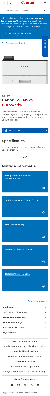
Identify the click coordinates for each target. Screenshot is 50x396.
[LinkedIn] (25, 385)
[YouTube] (38, 385)
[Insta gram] (18, 385)
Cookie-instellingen (37, 371)
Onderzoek (45, 46)
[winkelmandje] (4, 3)
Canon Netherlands (24, 379)
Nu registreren (9, 34)
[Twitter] (32, 385)
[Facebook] (12, 385)
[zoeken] (11, 3)
